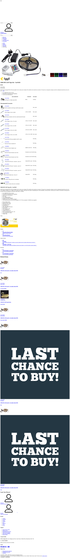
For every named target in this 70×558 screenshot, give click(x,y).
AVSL (4, 43)
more (3, 90)
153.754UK (7, 123)
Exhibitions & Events (6, 552)
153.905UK (7, 155)
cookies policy (44, 555)
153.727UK (7, 98)
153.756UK (7, 132)
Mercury (4, 523)
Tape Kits (4, 46)
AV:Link (4, 519)
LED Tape (4, 45)
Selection (4, 553)
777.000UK (7, 177)
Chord (4, 520)
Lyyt (3, 522)
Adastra (4, 518)
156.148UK (7, 173)
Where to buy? (5, 530)
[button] (12, 22)
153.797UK (7, 141)
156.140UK (7, 168)
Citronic (4, 521)
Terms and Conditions (6, 533)
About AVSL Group (6, 529)
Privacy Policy (5, 534)
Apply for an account (6, 532)
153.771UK (7, 137)
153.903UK (7, 150)
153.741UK (7, 106)
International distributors (7, 531)
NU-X (4, 525)
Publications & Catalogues (7, 551)
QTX (3, 524)
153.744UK (7, 110)
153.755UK (7, 128)
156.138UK (7, 164)
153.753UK (7, 119)
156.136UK (7, 159)
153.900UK (7, 146)
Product (4, 44)
